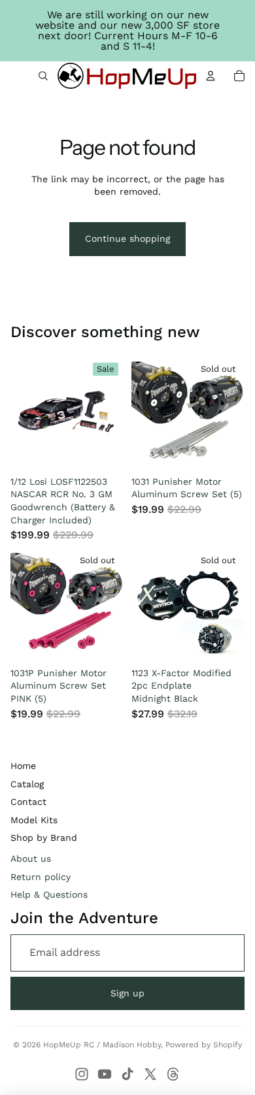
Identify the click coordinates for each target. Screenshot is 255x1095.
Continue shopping (127, 238)
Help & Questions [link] (49, 894)
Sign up (127, 993)
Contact (28, 801)
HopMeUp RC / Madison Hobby (102, 1044)
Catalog (27, 784)
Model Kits (34, 820)
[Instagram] (82, 1074)
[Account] (210, 75)
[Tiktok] (127, 1074)
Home (23, 765)
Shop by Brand (43, 837)
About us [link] (30, 858)
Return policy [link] (40, 877)
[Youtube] (104, 1074)
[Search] (43, 75)
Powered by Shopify (203, 1044)
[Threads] (173, 1074)
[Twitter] (150, 1074)
